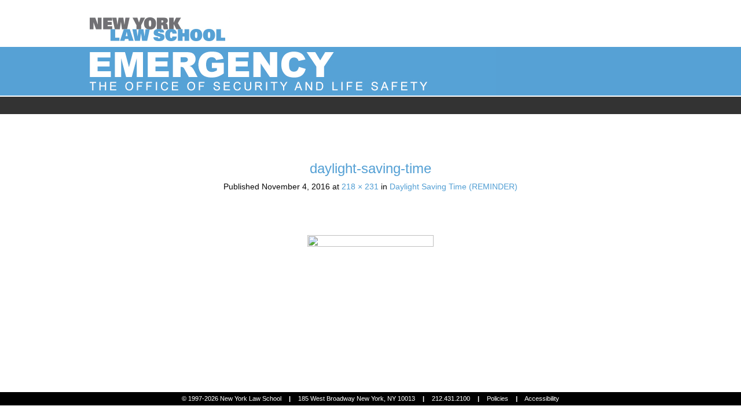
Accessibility (541, 398)
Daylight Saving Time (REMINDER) (454, 186)
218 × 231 (360, 186)
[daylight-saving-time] (370, 301)
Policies (497, 398)
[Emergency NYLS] (160, 23)
